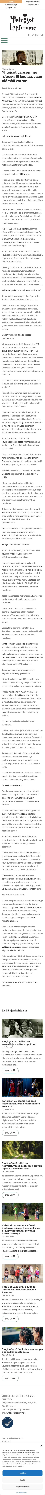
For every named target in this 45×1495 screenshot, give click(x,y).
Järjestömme (33, 5)
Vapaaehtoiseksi (33, 1)
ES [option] (42, 35)
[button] (41, 1445)
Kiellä (22, 1480)
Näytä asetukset (22, 1487)
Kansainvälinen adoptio (12, 1438)
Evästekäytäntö (21, 1492)
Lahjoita (11, 1)
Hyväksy (22, 1473)
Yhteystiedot (11, 8)
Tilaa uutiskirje (11, 5)
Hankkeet (6, 1441)
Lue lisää (10, 1070)
